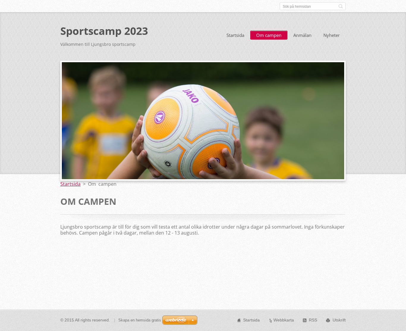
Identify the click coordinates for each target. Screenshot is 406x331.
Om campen (268, 35)
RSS (313, 320)
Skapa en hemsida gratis (139, 320)
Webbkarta (283, 320)
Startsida (235, 35)
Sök (340, 6)
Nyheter (331, 35)
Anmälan (302, 35)
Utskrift (339, 320)
